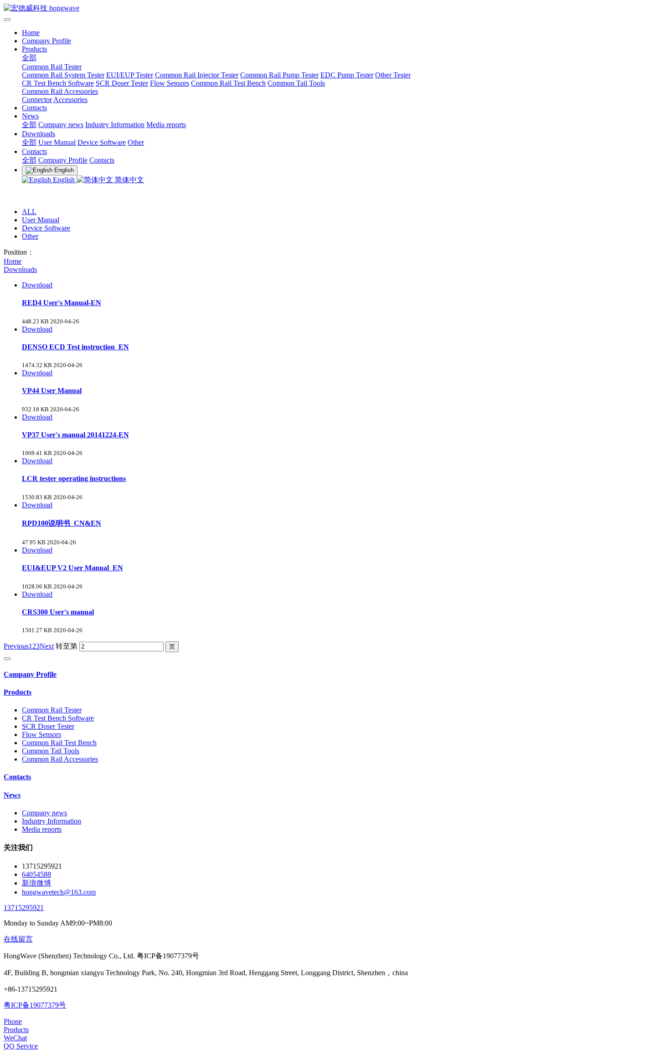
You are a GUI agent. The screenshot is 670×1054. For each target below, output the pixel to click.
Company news (60, 124)
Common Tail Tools (296, 83)
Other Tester (393, 75)
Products (34, 49)
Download (37, 285)
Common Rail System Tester (63, 75)
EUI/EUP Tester (129, 75)
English (64, 180)
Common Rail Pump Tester (279, 75)
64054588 (36, 874)
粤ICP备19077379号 (35, 1005)
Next (47, 646)
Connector (37, 99)
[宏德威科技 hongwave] (335, 8)
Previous (16, 646)
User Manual (57, 142)
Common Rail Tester (52, 67)
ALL (29, 211)
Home (31, 32)
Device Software (101, 142)
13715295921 (24, 907)
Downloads (38, 134)
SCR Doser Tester (122, 83)
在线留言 (18, 939)
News (30, 116)
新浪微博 (36, 883)
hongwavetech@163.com (59, 892)
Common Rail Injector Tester (196, 75)
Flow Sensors (169, 83)
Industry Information (114, 124)
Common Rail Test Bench (228, 83)
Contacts (34, 108)
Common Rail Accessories (60, 91)
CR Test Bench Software (58, 83)
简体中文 (128, 180)
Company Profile (46, 41)
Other (136, 142)
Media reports (166, 124)
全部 (29, 57)
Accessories (70, 99)
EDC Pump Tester (346, 75)
